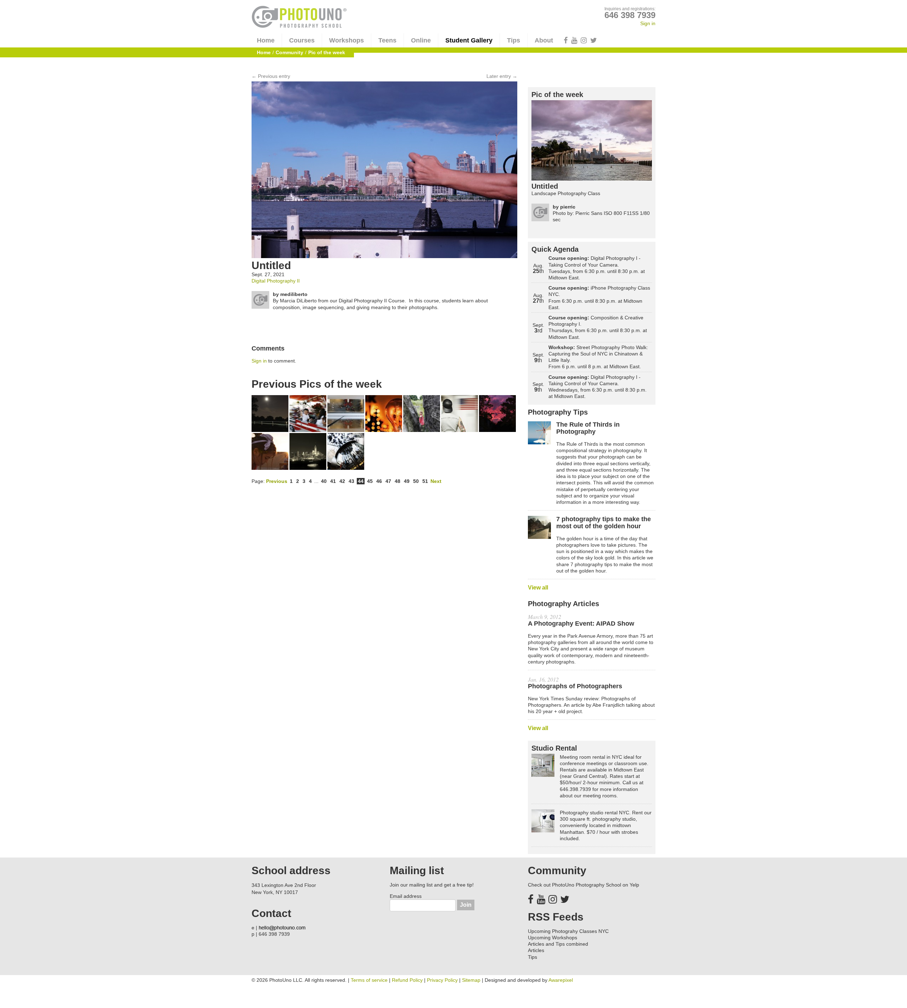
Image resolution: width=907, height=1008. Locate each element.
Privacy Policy (442, 980)
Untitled (544, 186)
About (544, 40)
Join (466, 905)
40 (324, 481)
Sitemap (471, 980)
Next (435, 481)
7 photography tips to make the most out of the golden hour (603, 523)
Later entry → (501, 76)
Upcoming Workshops (552, 937)
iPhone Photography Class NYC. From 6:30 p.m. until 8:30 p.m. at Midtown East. (599, 297)
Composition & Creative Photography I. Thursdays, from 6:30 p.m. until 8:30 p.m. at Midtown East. (597, 327)
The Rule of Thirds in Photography (588, 428)
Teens (387, 40)
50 (416, 481)
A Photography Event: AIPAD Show (581, 623)
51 (425, 481)
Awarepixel (560, 980)
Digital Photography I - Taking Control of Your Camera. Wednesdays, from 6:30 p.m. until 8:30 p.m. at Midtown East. (597, 386)
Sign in (647, 23)
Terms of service (369, 980)
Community (289, 52)
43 (351, 481)
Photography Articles (563, 604)
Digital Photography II (276, 281)
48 (397, 481)
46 (379, 481)
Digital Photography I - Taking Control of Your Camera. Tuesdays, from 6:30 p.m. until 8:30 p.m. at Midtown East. (596, 267)
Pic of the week (557, 94)
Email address (406, 896)
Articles (536, 950)
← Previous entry (271, 76)
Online (421, 40)
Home (266, 40)
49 (407, 481)
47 (388, 481)
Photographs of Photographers (575, 686)
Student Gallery (468, 40)
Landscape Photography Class (565, 193)
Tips (513, 40)
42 (342, 481)
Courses (302, 40)
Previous (276, 481)
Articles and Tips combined (558, 944)
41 (333, 481)
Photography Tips (558, 412)
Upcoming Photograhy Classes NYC (568, 931)
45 (370, 481)
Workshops (346, 40)
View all (538, 588)
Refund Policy (407, 980)
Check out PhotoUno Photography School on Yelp (583, 885)
